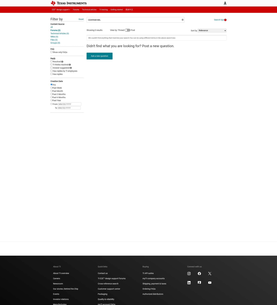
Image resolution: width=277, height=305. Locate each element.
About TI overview (61, 273)
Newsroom (58, 283)
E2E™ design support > (61, 10)
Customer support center (109, 289)
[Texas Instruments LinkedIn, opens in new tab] (189, 283)
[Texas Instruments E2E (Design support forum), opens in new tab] (199, 283)
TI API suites (148, 273)
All (51, 27)
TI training (103, 10)
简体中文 (129, 10)
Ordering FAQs (149, 289)
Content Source (57, 24)
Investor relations (61, 299)
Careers (56, 278)
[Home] (70, 3)
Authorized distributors (153, 294)
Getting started (117, 10)
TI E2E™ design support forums (112, 278)
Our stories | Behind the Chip (65, 289)
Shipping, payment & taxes (154, 283)
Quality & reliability (106, 299)
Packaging (102, 294)
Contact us (103, 273)
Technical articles (89, 10)
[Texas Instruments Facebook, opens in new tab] (199, 274)
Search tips (219, 20)
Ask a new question (99, 56)
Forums (76, 10)
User (225, 3)
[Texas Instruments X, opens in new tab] (210, 274)
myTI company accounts (154, 278)
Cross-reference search (108, 283)
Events (56, 294)
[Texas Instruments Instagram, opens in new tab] (189, 274)
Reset (81, 19)
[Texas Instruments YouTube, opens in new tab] (210, 283)
